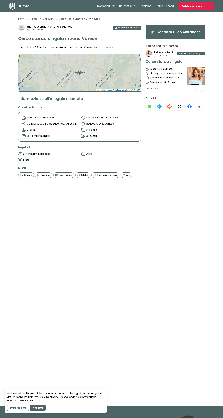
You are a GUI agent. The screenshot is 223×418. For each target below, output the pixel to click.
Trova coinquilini (105, 6)
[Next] (202, 89)
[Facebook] (189, 106)
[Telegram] (159, 106)
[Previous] (196, 89)
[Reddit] (169, 106)
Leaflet (102, 90)
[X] (179, 106)
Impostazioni (18, 407)
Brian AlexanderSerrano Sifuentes (49, 26)
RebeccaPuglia (164, 52)
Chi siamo (145, 6)
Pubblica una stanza (196, 6)
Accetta (38, 407)
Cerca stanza (127, 6)
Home (21, 18)
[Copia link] (199, 106)
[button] (79, 71)
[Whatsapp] (149, 106)
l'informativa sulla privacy (43, 397)
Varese (33, 18)
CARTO (137, 90)
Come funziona (165, 6)
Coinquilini (48, 18)
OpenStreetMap (114, 90)
